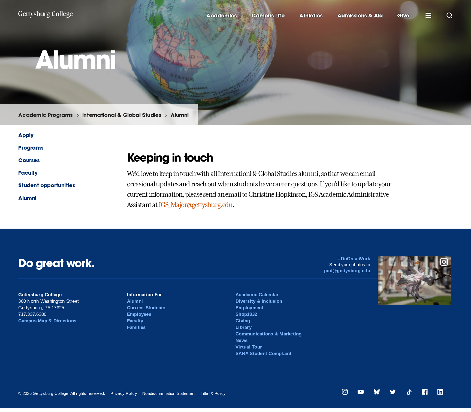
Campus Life (268, 16)
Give (403, 16)
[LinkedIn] (440, 393)
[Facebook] (425, 393)
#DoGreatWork (354, 258)
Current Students (146, 307)
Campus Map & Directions (47, 320)
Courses (29, 160)
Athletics (311, 16)
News (241, 340)
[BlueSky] (376, 393)
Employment (249, 307)
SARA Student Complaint (263, 353)
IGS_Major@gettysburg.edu (196, 205)
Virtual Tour (248, 347)
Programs (30, 147)
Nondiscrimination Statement (168, 393)
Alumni (180, 114)
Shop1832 (246, 314)
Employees (139, 314)
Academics (221, 16)
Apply (25, 135)
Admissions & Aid (360, 16)
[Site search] (449, 15)
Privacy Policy (123, 393)
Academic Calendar (257, 294)
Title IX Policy (213, 393)
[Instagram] (345, 393)
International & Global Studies (121, 114)
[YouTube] (360, 393)
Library (243, 327)
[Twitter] (393, 393)
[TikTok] (409, 393)
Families (136, 327)
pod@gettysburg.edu (347, 270)
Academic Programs (45, 114)
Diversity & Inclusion (258, 301)
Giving (242, 320)
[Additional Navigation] (428, 15)
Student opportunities (46, 185)
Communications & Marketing (268, 334)
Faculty (27, 172)
